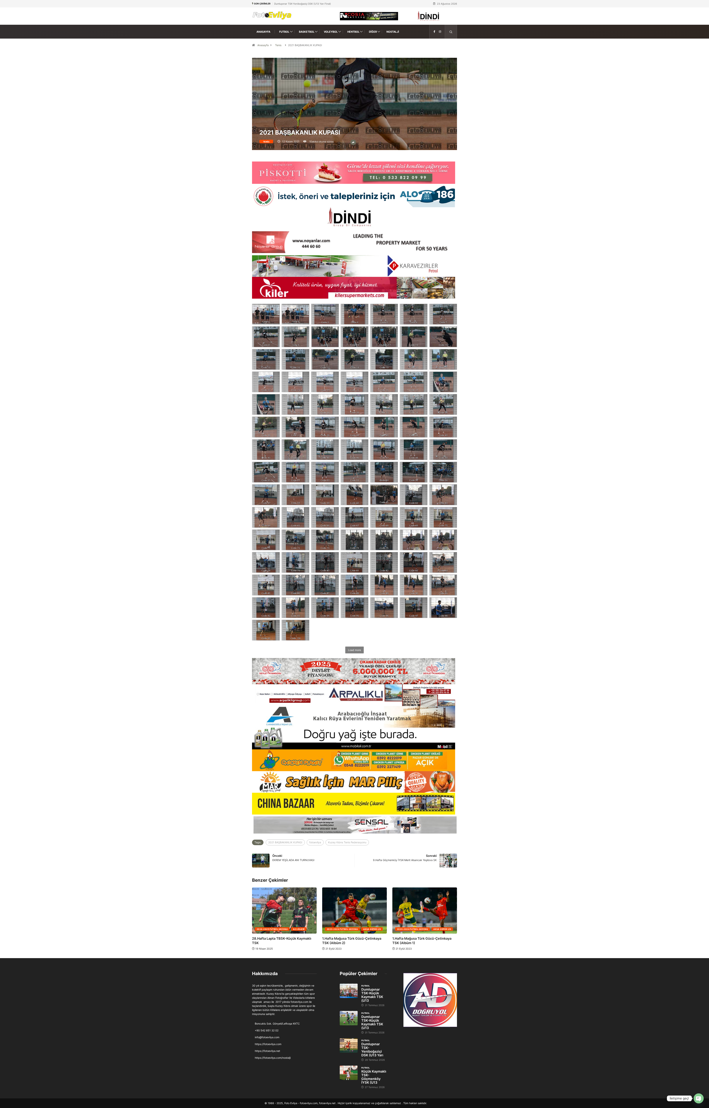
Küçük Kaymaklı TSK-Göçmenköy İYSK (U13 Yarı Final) (304, 3)
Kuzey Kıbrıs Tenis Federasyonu (347, 842)
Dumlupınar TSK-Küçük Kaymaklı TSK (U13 (372, 994)
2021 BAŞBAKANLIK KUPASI (285, 842)
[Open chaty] (699, 1098)
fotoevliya (315, 842)
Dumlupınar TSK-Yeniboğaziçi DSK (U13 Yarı (372, 1049)
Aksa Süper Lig (302, 929)
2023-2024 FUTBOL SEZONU (272, 929)
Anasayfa (263, 31)
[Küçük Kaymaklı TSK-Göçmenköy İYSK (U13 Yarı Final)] (349, 1073)
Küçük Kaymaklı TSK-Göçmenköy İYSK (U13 (373, 1076)
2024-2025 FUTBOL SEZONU (342, 929)
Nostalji (392, 31)
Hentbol (353, 31)
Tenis (278, 45)
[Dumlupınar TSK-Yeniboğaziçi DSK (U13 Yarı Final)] (349, 1045)
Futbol (284, 31)
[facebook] (434, 31)
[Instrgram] (440, 31)
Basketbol (306, 31)
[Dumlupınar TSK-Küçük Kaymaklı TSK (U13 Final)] (349, 991)
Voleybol (331, 31)
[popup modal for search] (451, 32)
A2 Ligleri (369, 929)
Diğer (373, 31)
